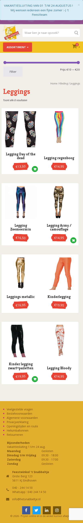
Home (53, 83)
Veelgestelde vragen (20, 409)
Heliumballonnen (17, 430)
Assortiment (16, 47)
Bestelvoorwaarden (19, 413)
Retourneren (15, 435)
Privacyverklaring (17, 422)
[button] (35, 170)
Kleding (63, 83)
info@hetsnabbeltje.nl (26, 499)
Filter (13, 72)
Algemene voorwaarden (22, 418)
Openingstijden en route (22, 426)
